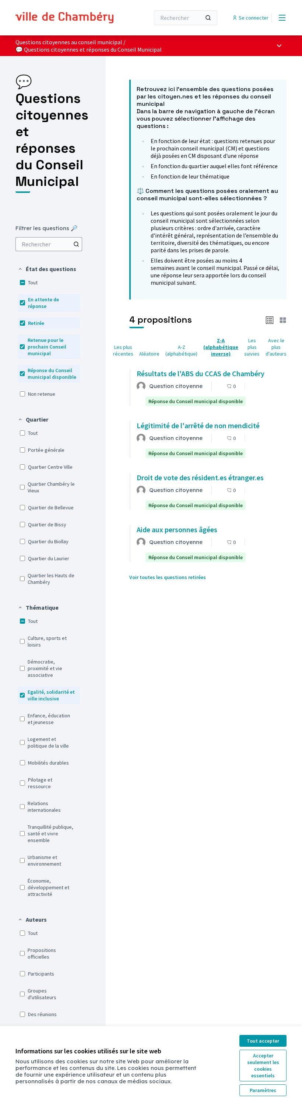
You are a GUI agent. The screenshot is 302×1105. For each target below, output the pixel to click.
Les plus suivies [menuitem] (252, 347)
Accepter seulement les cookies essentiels (263, 1065)
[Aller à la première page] (64, 18)
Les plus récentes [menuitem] (123, 350)
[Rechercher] (208, 18)
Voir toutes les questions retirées (167, 577)
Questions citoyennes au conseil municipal (68, 42)
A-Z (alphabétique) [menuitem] (181, 350)
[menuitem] (48, 244)
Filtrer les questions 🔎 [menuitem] (46, 228)
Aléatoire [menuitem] (149, 353)
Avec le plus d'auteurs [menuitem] (276, 347)
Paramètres (263, 1090)
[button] (46, 269)
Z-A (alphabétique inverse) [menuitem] (220, 347)
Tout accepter (263, 1041)
